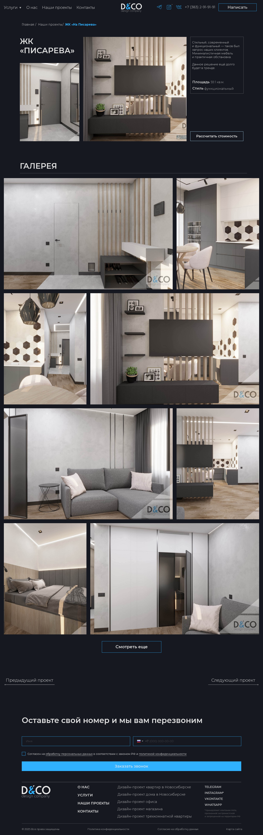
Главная (28, 24)
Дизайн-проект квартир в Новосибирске (154, 787)
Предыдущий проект (29, 680)
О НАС (84, 787)
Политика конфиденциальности (108, 829)
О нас (32, 7)
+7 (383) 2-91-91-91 (200, 7)
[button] (216, 136)
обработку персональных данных (69, 754)
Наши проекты (57, 7)
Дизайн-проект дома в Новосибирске (151, 794)
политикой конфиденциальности (163, 754)
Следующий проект (233, 680)
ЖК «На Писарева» (80, 24)
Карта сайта (234, 829)
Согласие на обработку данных (178, 829)
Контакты (85, 7)
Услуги (11, 7)
